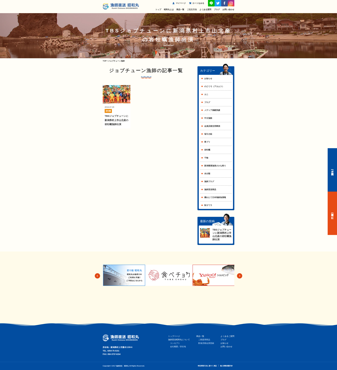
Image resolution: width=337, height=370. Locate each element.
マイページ (181, 3)
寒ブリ (207, 142)
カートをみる (198, 3)
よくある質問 (205, 9)
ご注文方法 (192, 9)
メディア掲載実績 (212, 110)
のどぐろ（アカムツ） (214, 86)
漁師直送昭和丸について (179, 339)
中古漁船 (208, 118)
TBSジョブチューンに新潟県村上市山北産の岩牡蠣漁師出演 (116, 120)
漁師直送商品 (210, 189)
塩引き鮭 (208, 134)
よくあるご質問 (227, 336)
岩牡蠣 (108, 111)
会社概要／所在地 (178, 346)
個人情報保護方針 (226, 366)
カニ (206, 94)
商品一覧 (180, 9)
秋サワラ (208, 205)
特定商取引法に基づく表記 (207, 366)
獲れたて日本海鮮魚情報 (215, 197)
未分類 (207, 173)
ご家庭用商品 (204, 339)
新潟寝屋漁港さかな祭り (215, 165)
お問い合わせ (228, 9)
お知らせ (208, 78)
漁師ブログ (209, 181)
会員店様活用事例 (212, 126)
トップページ (174, 336)
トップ (158, 9)
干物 (206, 158)
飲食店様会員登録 (206, 343)
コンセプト (175, 343)
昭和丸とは (169, 9)
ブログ (217, 9)
